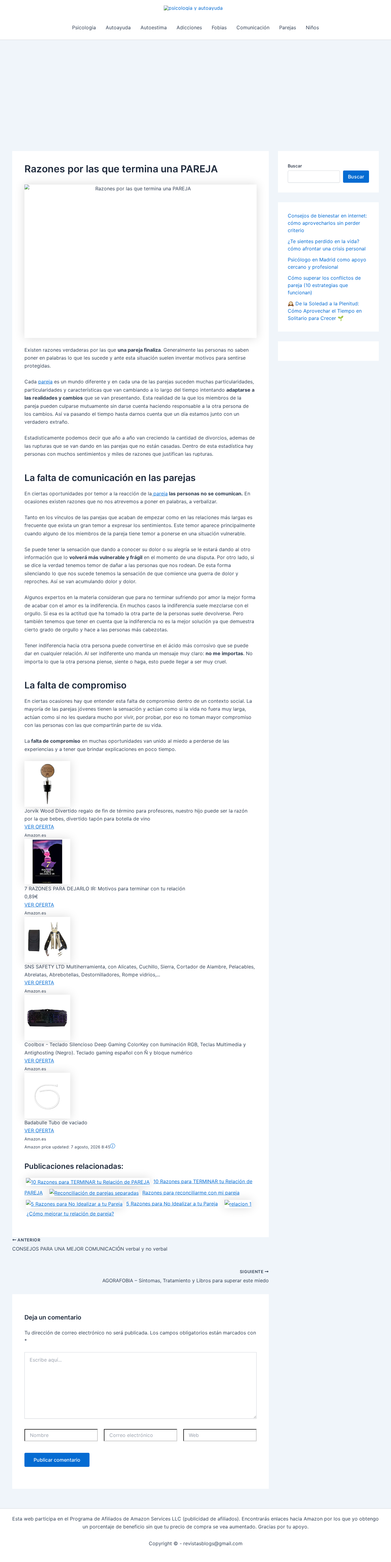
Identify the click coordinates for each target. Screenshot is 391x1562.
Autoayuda (118, 27)
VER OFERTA (39, 827)
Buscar (295, 165)
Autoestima (154, 27)
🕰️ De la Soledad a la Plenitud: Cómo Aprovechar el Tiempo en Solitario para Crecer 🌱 (325, 310)
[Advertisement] (195, 85)
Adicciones (189, 27)
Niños (312, 27)
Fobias (219, 27)
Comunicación (252, 27)
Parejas (287, 27)
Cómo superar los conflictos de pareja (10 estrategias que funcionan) (324, 285)
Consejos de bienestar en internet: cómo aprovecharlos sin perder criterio (327, 223)
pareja (45, 382)
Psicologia (84, 27)
